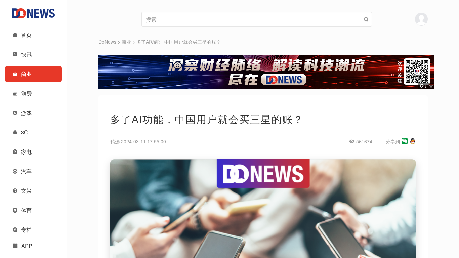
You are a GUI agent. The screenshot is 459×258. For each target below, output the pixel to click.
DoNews (107, 41)
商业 (126, 41)
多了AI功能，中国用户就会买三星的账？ (178, 41)
